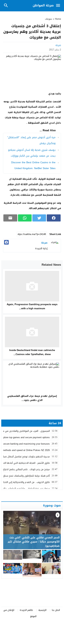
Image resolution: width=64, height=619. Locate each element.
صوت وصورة (52, 505)
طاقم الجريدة (26, 610)
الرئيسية (42, 610)
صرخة (58, 45)
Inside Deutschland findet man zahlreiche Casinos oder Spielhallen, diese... (32, 352)
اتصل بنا (56, 610)
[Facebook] (6, 242)
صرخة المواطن (43, 5)
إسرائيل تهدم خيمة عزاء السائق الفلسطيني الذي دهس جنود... (32, 398)
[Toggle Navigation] (58, 6)
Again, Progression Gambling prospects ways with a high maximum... (32, 306)
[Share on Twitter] (39, 218)
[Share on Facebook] (54, 218)
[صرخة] (54, 245)
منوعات (48, 19)
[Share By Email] (10, 218)
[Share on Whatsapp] (25, 218)
